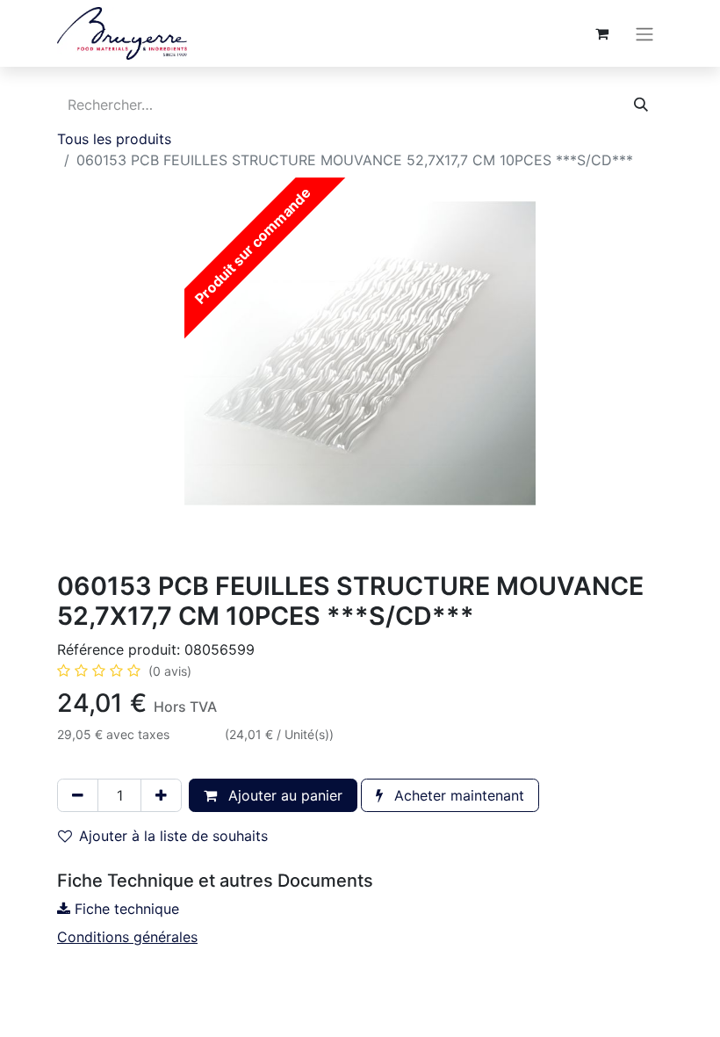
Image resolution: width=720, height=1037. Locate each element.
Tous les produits (114, 139)
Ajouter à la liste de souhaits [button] (173, 836)
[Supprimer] (77, 795)
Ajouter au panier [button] (283, 795)
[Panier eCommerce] (601, 33)
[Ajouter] (161, 795)
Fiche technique (124, 908)
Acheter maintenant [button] (457, 795)
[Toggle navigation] (644, 33)
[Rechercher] (641, 104)
